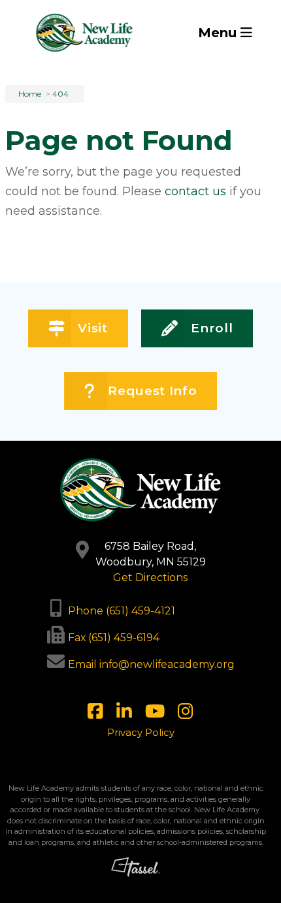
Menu (219, 32)
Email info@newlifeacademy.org (151, 664)
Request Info (152, 390)
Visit (92, 328)
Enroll (212, 328)
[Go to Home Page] (84, 32)
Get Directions (150, 577)
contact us (195, 191)
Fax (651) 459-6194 (113, 637)
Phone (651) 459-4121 (121, 611)
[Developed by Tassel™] (135, 875)
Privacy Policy (140, 732)
